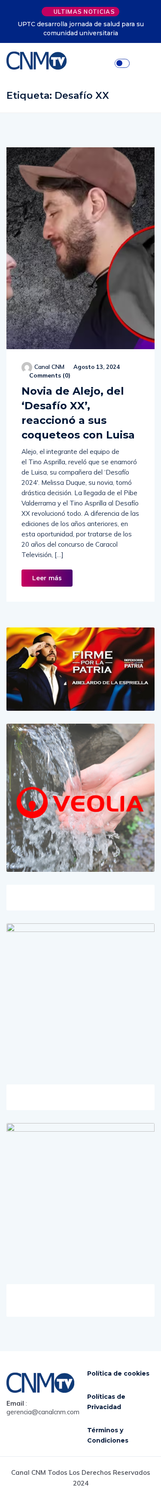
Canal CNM (49, 367)
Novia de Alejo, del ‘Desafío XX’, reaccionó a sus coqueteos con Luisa (78, 413)
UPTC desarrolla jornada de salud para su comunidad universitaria (81, 28)
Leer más (47, 578)
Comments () (48, 375)
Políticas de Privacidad (106, 1402)
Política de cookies (118, 1373)
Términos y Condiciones (107, 1435)
